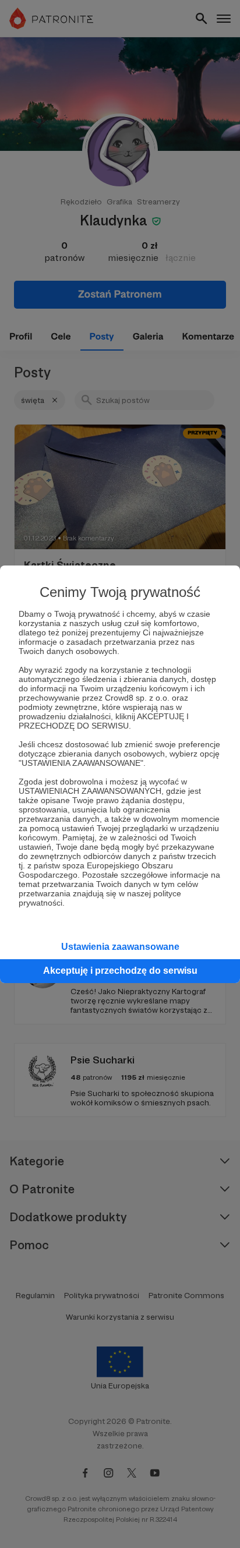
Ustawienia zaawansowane (120, 947)
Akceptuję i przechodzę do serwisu (120, 971)
